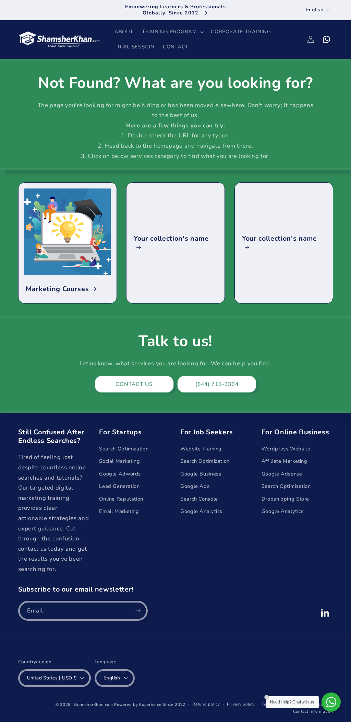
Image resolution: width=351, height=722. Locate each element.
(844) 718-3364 (217, 384)
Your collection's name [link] (171, 238)
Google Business (200, 473)
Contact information (313, 711)
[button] (172, 31)
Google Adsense (282, 473)
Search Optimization (123, 448)
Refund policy (206, 704)
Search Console (199, 498)
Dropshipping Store (285, 498)
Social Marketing (119, 461)
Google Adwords (120, 473)
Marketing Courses (57, 289)
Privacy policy (240, 704)
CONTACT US (134, 384)
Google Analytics (201, 511)
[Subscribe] (138, 610)
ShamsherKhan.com (93, 704)
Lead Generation (119, 486)
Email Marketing (119, 511)
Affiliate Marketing (284, 461)
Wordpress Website (286, 448)
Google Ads (194, 486)
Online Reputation (121, 498)
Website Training (201, 448)
